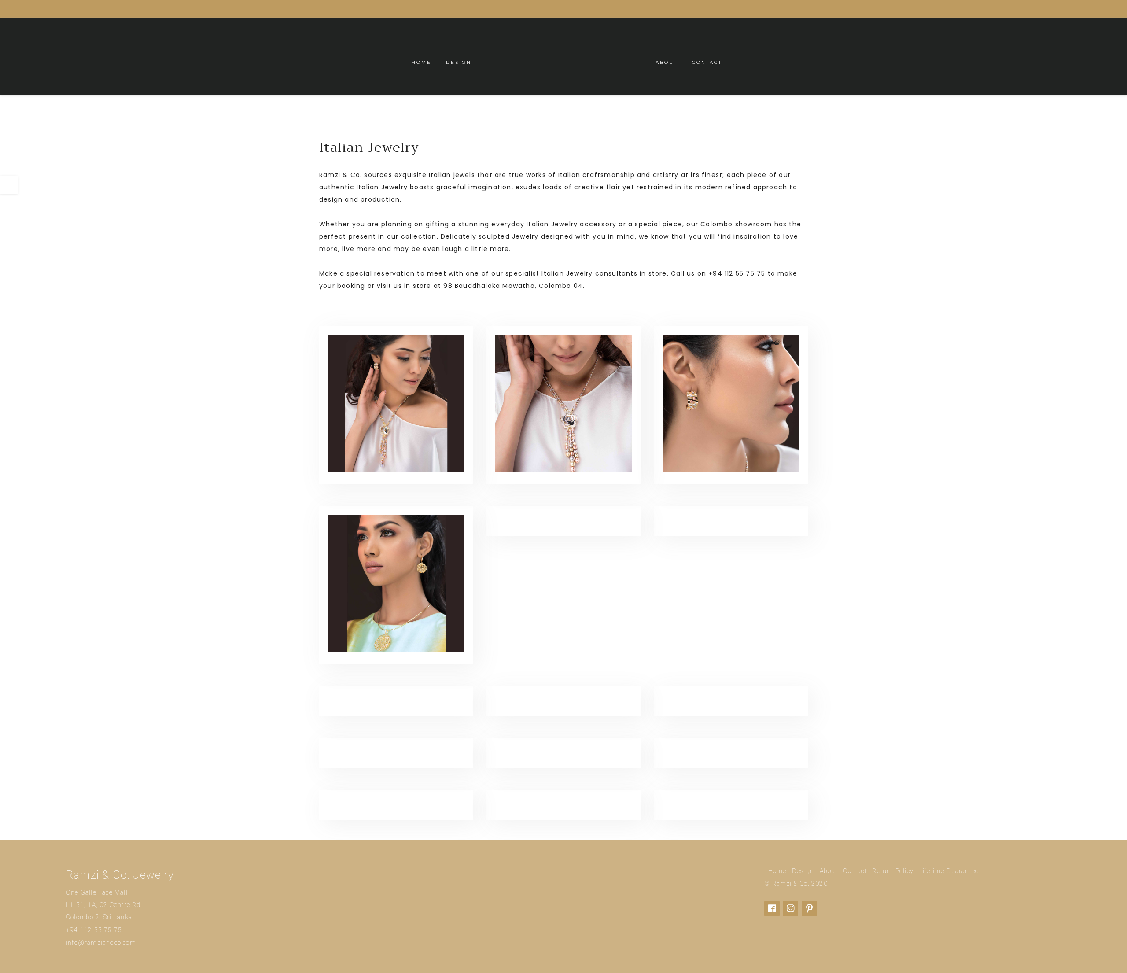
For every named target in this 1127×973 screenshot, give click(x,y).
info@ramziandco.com (101, 942)
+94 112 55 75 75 (94, 929)
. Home (775, 870)
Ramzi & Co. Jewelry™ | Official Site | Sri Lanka (563, 56)
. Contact (853, 870)
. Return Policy (891, 870)
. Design (801, 870)
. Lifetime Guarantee (947, 870)
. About (826, 870)
